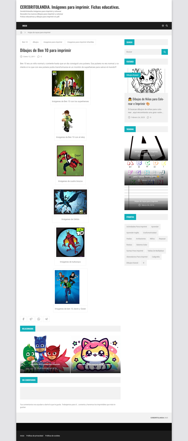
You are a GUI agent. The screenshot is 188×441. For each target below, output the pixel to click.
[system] (163, 26)
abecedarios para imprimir (137, 257)
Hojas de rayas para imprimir (39, 32)
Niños (152, 239)
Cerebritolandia (157, 418)
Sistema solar (141, 245)
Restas (129, 245)
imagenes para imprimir (53, 42)
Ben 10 (25, 42)
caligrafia (156, 257)
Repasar (162, 239)
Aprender (155, 227)
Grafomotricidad (149, 233)
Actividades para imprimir (136, 227)
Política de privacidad (34, 436)
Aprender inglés (132, 233)
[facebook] (23, 319)
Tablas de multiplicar (156, 251)
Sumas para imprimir (134, 251)
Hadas (129, 239)
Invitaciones (141, 239)
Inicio (24, 25)
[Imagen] (146, 80)
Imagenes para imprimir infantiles (80, 42)
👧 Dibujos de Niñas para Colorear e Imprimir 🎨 (146, 101)
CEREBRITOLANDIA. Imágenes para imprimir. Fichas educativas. (70, 7)
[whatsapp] (38, 319)
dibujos (35, 42)
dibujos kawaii (132, 75)
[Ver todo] (143, 263)
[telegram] (46, 319)
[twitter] (31, 319)
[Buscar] (167, 26)
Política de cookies (52, 436)
